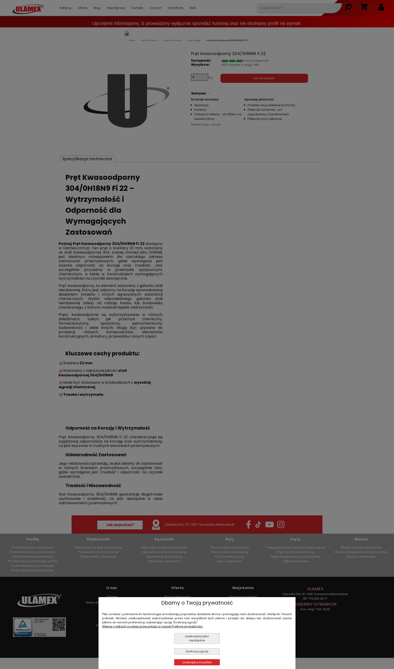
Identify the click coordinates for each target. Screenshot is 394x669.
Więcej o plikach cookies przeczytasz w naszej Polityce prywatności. (152, 626)
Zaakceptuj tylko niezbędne (197, 638)
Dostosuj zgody (197, 651)
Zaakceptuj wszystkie (197, 662)
